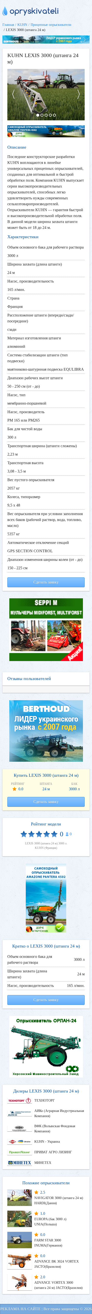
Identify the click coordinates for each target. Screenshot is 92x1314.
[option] (46, 94)
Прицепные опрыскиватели (51, 25)
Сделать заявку (46, 582)
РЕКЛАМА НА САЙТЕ (20, 1309)
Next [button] (81, 94)
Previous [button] (11, 94)
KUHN (22, 25)
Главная (8, 25)
